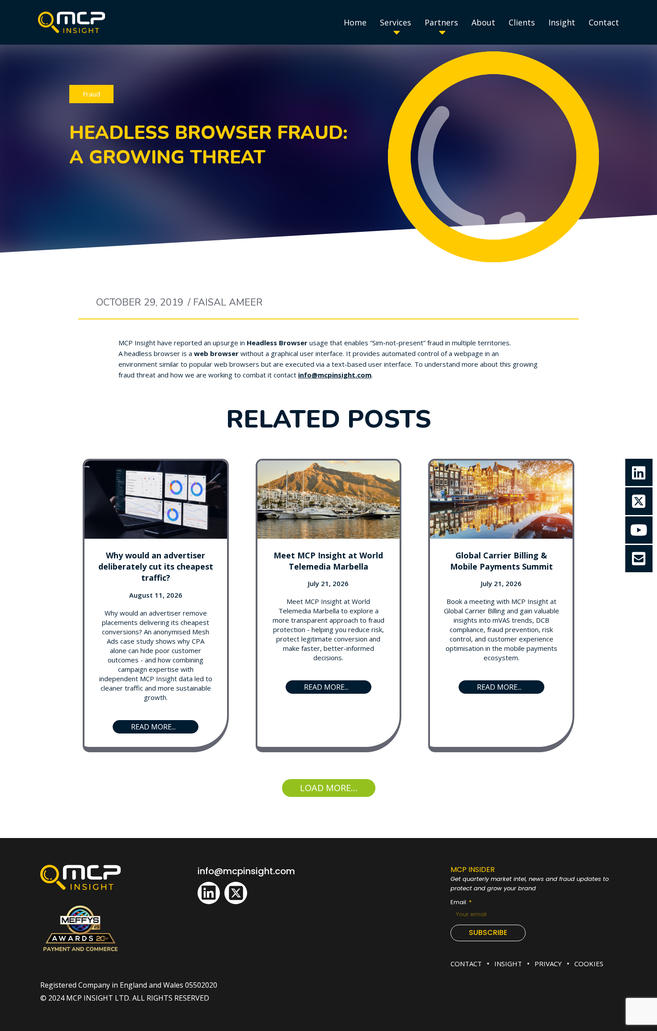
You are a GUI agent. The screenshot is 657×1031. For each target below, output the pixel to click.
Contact (466, 963)
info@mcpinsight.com (246, 871)
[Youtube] (639, 530)
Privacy (548, 963)
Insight (508, 963)
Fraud (91, 93)
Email (459, 902)
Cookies (588, 963)
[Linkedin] (209, 893)
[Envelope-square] (639, 558)
